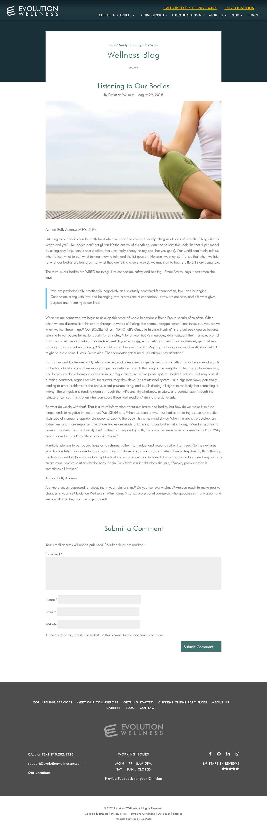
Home (112, 45)
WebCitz (146, 818)
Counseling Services (115, 15)
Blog (235, 15)
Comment (54, 554)
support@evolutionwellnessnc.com (55, 763)
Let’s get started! (95, 499)
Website (51, 624)
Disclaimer (164, 813)
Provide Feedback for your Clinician (133, 778)
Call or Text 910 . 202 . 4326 (190, 8)
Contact (254, 15)
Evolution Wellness (121, 95)
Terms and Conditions (142, 813)
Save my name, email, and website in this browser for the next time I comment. (107, 635)
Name (51, 600)
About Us (216, 15)
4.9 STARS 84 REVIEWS (220, 763)
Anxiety (123, 45)
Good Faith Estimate (96, 813)
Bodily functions (181, 374)
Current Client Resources (182, 702)
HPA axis (129, 391)
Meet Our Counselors (97, 702)
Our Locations (239, 8)
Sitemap (177, 813)
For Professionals (186, 15)
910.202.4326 (63, 754)
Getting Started (152, 15)
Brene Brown (174, 272)
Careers (113, 708)
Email (51, 612)
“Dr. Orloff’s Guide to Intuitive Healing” (144, 329)
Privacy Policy (118, 813)
